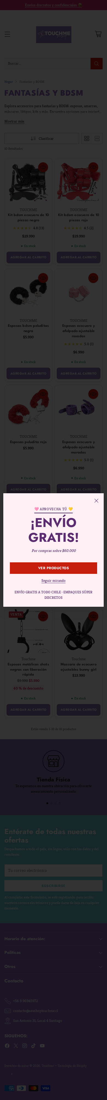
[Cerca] (96, 500)
